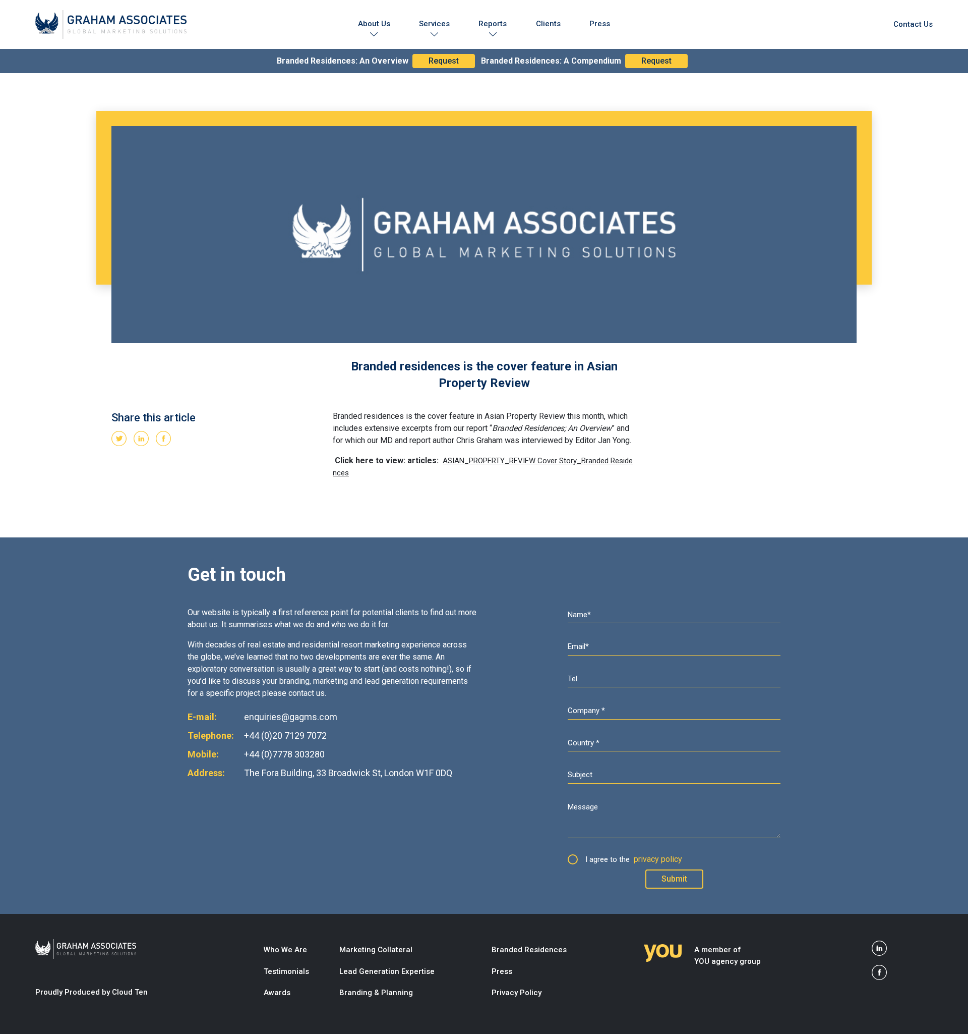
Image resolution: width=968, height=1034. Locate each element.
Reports (492, 23)
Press (599, 23)
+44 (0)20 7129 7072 (285, 735)
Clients (548, 23)
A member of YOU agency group (727, 955)
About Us (374, 23)
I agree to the (633, 859)
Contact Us (913, 24)
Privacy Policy (516, 992)
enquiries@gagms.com (290, 717)
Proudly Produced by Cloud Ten (91, 992)
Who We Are (285, 949)
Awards (277, 992)
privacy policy (658, 859)
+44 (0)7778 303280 (284, 754)
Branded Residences (529, 949)
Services (434, 23)
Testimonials (286, 971)
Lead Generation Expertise (387, 971)
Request (444, 61)
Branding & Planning (376, 992)
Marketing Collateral (375, 949)
